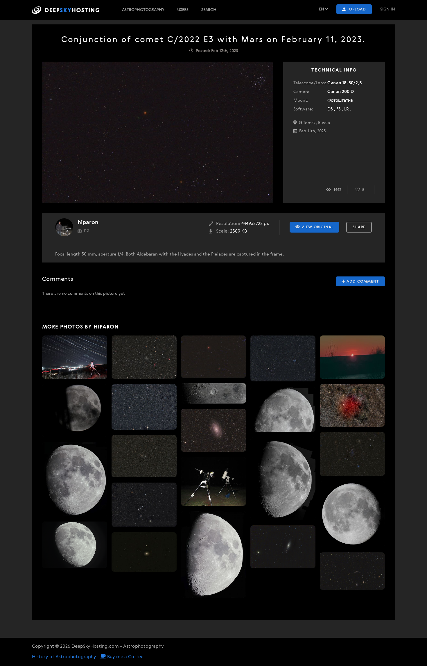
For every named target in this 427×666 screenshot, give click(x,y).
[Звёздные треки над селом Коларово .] (74, 357)
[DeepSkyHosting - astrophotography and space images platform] (71, 10)
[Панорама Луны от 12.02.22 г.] (74, 479)
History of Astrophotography (64, 657)
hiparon (88, 222)
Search (208, 10)
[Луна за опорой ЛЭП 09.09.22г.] (74, 410)
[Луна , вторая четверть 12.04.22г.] (74, 545)
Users (183, 10)
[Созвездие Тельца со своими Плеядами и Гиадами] (282, 358)
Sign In (387, 9)
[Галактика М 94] (144, 552)
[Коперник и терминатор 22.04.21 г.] (213, 393)
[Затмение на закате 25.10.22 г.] (352, 357)
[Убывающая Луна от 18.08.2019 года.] (352, 514)
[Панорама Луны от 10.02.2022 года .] (213, 554)
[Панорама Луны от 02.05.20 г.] (282, 478)
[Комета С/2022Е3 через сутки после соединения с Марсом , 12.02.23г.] (213, 356)
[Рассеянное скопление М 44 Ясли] (352, 454)
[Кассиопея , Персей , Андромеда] (144, 407)
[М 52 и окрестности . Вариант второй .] (144, 356)
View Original (316, 227)
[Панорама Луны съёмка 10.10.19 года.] (282, 409)
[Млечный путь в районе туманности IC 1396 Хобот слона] (352, 405)
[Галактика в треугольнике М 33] (213, 430)
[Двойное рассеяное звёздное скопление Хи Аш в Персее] (144, 456)
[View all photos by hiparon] (64, 227)
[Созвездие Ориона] (144, 505)
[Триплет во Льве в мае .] (352, 571)
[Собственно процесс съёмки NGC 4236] (213, 481)
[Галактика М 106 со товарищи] (282, 546)
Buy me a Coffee (124, 657)
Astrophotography (143, 10)
